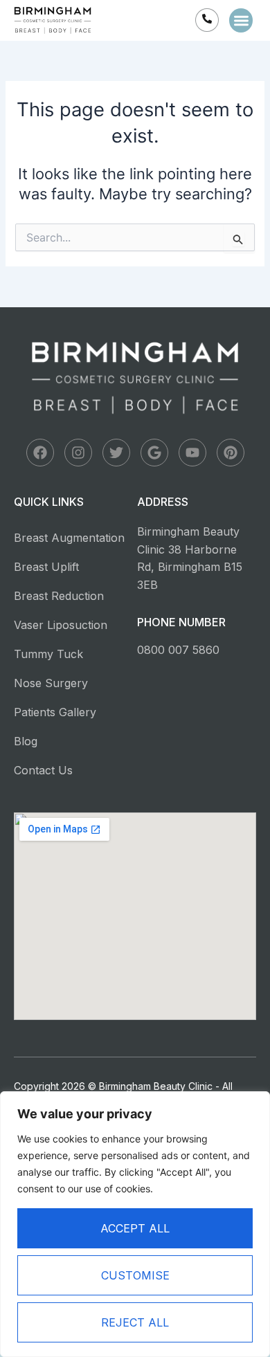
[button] (241, 20)
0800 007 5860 (178, 650)
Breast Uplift (46, 567)
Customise (135, 1275)
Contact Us (43, 770)
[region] (135, 1224)
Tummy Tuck (48, 654)
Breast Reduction (59, 596)
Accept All (135, 1228)
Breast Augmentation (69, 538)
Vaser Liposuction (60, 625)
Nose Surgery (51, 683)
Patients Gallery (55, 712)
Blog (25, 741)
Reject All (135, 1322)
